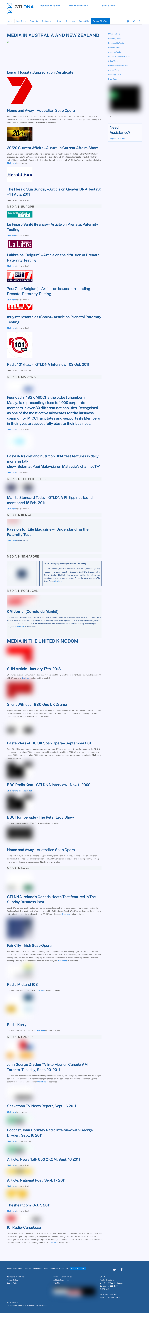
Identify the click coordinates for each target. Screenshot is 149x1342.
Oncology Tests (114, 74)
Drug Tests (112, 79)
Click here (58, 581)
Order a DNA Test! (100, 21)
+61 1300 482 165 (110, 1294)
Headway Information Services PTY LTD (40, 1305)
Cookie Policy (12, 1283)
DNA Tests (20, 21)
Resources (70, 21)
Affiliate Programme (61, 1280)
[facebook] (139, 21)
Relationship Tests (116, 43)
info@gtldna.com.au (112, 1297)
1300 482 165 (108, 5)
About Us (34, 21)
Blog (59, 21)
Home (9, 21)
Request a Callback (50, 5)
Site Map (57, 1283)
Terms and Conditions (15, 1277)
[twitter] (133, 21)
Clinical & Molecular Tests (119, 57)
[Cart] (128, 21)
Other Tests (113, 61)
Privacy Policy (12, 1280)
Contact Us (84, 21)
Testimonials (47, 21)
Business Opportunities (62, 1277)
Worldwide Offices (78, 5)
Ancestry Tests (114, 52)
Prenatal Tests (114, 48)
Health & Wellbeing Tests (118, 65)
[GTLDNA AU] (20, 13)
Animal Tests (113, 70)
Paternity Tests (114, 39)
